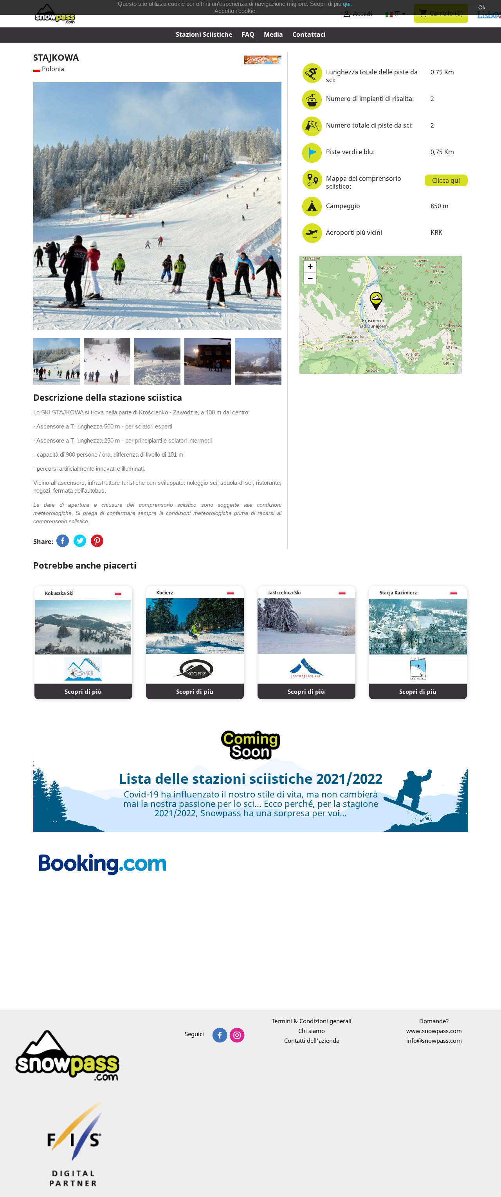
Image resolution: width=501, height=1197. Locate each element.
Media (273, 34)
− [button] (310, 278)
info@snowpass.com (434, 1040)
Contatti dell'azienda (311, 1040)
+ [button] (310, 267)
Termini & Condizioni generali (311, 1021)
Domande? (434, 1021)
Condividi (62, 541)
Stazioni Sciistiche (204, 34)
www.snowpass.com (434, 1031)
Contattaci (309, 34)
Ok (481, 7)
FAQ (247, 34)
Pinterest (97, 541)
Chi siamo (311, 1031)
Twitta (80, 541)
